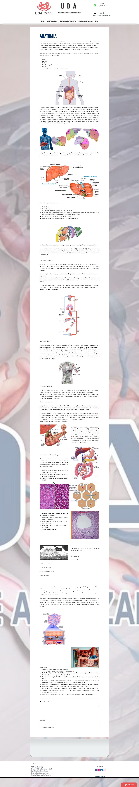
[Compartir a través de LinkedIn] (48, 701)
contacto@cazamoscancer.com (102, 15)
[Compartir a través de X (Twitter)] (44, 701)
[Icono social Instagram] (99, 770)
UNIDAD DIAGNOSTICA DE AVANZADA (69, 12)
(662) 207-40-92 (102, 6)
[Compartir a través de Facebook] (40, 701)
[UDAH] (96, 770)
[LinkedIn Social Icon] (101, 770)
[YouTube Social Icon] (104, 770)
